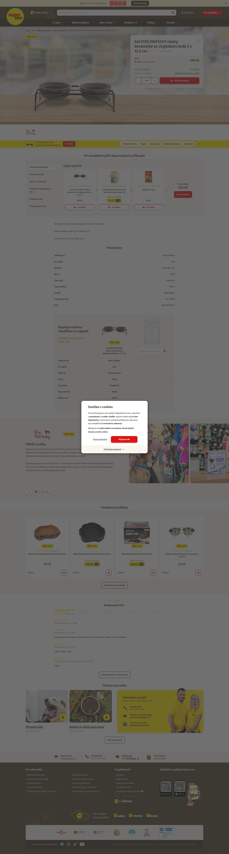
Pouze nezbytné (100, 439)
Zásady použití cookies (98, 431)
